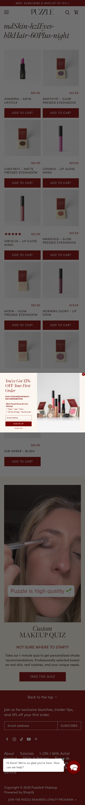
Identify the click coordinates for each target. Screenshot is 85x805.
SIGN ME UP (18, 424)
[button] (73, 767)
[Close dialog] (83, 374)
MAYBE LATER (18, 428)
